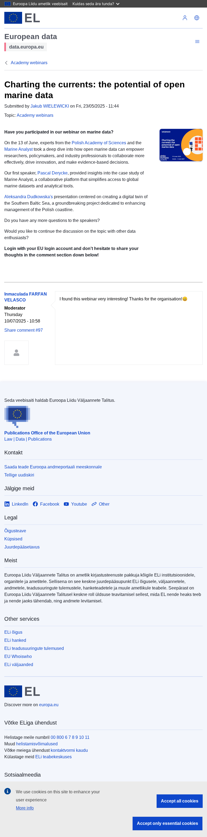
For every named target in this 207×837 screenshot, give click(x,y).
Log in (185, 18)
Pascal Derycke (52, 173)
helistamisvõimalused (37, 744)
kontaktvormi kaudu (69, 750)
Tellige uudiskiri (19, 475)
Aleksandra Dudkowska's (28, 196)
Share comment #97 (23, 330)
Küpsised (13, 539)
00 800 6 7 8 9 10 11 (70, 737)
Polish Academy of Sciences (99, 142)
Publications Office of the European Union (47, 433)
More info (25, 808)
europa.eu (48, 704)
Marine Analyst (18, 149)
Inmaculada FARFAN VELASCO (25, 297)
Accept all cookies (179, 801)
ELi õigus (13, 632)
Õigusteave (15, 531)
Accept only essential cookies (167, 823)
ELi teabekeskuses (53, 756)
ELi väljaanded (18, 664)
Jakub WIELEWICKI (49, 106)
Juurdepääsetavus (22, 547)
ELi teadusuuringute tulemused (34, 648)
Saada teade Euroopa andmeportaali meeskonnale (53, 467)
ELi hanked (15, 640)
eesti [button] (197, 18)
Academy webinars (29, 62)
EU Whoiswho (18, 656)
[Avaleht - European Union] (22, 18)
